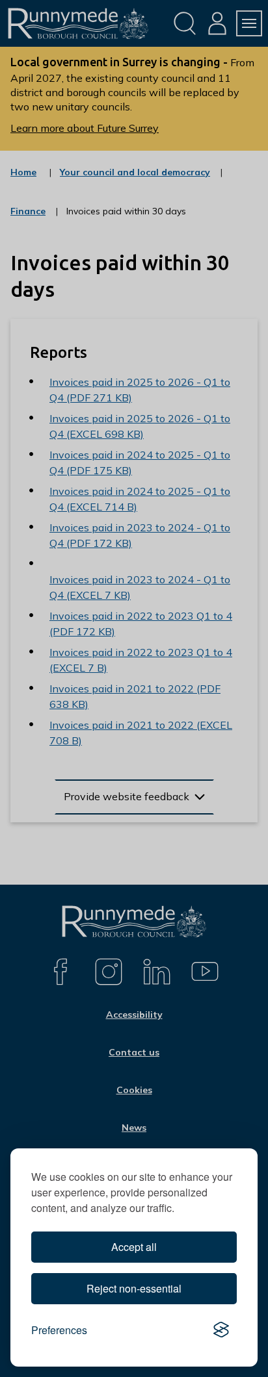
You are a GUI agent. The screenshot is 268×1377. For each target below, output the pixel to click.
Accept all (134, 1246)
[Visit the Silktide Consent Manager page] (221, 1330)
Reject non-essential (134, 1288)
